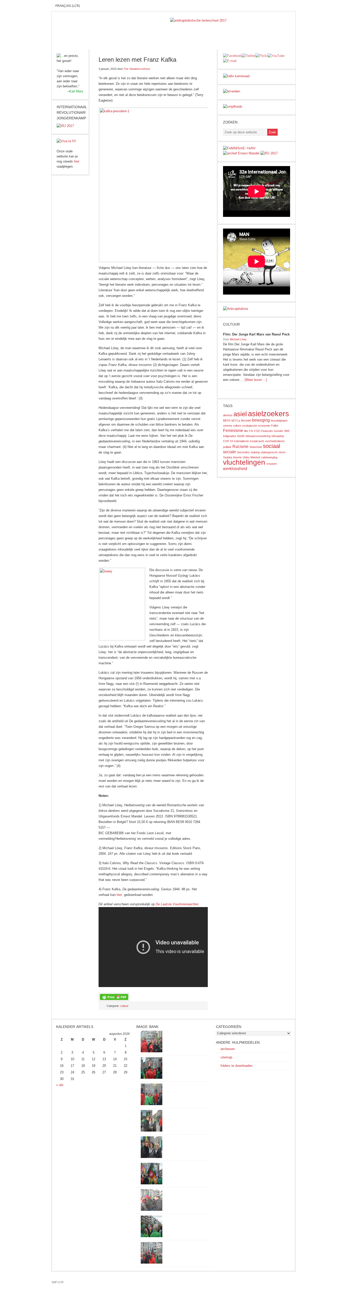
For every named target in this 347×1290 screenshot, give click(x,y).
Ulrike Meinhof (251, 457)
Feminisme (233, 430)
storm (282, 452)
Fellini (274, 425)
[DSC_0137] (151, 1130)
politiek (227, 446)
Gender (278, 430)
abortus (227, 415)
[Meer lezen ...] (256, 380)
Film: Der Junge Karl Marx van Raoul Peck (256, 334)
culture (237, 425)
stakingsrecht (269, 452)
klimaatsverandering (258, 436)
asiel (240, 414)
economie (264, 425)
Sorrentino (243, 452)
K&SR (241, 436)
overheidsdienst (275, 441)
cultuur (124, 1005)
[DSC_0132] (151, 1236)
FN (251, 430)
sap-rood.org (111, 25)
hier (119, 895)
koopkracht (257, 441)
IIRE (287, 430)
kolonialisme (241, 441)
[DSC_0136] (151, 1183)
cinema (227, 425)
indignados (229, 436)
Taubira (227, 457)
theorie (237, 457)
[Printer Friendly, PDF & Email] (114, 997)
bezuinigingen (279, 420)
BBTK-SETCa (231, 420)
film (246, 430)
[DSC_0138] (151, 1157)
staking (255, 452)
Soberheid (255, 446)
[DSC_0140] (151, 1077)
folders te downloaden (236, 1066)
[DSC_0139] (151, 1104)
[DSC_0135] (151, 1210)
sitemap (226, 1057)
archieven (227, 1049)
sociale (229, 452)
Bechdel (246, 420)
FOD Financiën (263, 430)
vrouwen (271, 463)
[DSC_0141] (151, 1051)
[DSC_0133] (151, 1262)
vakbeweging (269, 457)
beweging (261, 420)
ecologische (249, 425)
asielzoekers (268, 413)
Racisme (240, 446)
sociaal (271, 446)
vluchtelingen (244, 462)
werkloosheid (235, 468)
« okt (60, 1085)
